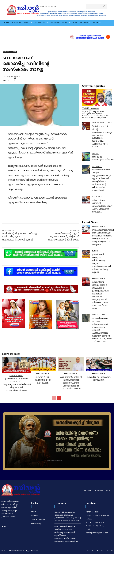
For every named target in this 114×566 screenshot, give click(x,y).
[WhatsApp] (43, 217)
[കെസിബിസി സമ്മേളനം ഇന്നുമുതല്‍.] (99, 364)
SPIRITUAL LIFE (98, 196)
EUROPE (95, 251)
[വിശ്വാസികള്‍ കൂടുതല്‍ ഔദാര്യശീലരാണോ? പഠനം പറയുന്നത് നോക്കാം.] (86, 200)
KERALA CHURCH (9, 51)
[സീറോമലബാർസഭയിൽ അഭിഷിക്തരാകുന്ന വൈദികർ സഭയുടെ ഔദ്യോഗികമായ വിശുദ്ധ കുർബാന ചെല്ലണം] (86, 229)
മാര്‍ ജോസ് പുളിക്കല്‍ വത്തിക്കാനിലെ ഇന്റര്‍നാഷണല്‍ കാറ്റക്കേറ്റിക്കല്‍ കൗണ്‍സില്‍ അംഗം (71, 383)
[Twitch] (102, 551)
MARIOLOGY (97, 166)
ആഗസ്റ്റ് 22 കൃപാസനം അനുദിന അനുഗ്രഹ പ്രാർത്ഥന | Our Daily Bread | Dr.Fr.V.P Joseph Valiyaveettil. (96, 114)
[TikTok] (97, 551)
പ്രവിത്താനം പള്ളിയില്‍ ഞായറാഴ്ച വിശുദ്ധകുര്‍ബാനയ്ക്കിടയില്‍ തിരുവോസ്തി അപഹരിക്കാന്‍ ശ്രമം (16, 385)
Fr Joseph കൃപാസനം (90, 108)
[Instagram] (93, 551)
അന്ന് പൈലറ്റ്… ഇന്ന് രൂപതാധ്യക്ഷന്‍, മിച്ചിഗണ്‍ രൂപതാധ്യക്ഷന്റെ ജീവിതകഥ (63, 236)
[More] (58, 76)
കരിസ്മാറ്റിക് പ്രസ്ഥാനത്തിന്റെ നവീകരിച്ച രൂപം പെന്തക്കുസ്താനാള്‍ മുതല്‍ (19, 236)
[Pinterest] (36, 217)
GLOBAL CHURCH (99, 315)
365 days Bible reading (102, 123)
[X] (29, 217)
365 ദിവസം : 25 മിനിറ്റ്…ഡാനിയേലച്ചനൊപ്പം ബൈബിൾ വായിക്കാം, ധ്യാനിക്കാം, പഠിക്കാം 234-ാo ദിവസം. (102, 136)
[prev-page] (54, 398)
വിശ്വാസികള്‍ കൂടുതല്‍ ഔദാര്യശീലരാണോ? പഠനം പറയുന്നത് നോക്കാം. (102, 206)
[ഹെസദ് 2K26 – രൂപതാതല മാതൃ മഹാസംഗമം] (43, 364)
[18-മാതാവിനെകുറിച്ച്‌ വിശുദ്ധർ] (57, 441)
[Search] (104, 6)
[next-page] (59, 398)
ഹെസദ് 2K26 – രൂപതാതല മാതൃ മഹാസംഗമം (43, 380)
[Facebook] (22, 217)
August (95, 153)
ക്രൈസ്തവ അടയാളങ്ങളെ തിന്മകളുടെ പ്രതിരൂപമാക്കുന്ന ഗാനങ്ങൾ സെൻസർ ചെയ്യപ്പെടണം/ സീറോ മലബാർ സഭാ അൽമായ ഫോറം (100, 295)
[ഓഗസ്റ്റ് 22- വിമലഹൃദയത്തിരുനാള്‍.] (86, 156)
